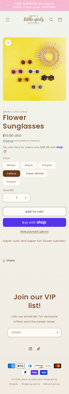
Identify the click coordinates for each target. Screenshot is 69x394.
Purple (49, 166)
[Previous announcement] (7, 5)
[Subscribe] (57, 332)
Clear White (35, 173)
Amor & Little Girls (32, 379)
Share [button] (11, 260)
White (13, 166)
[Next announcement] (62, 5)
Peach (13, 182)
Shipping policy (31, 384)
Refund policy (52, 384)
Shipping (8, 140)
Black (31, 166)
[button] (7, 20)
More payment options (35, 231)
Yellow (11, 173)
